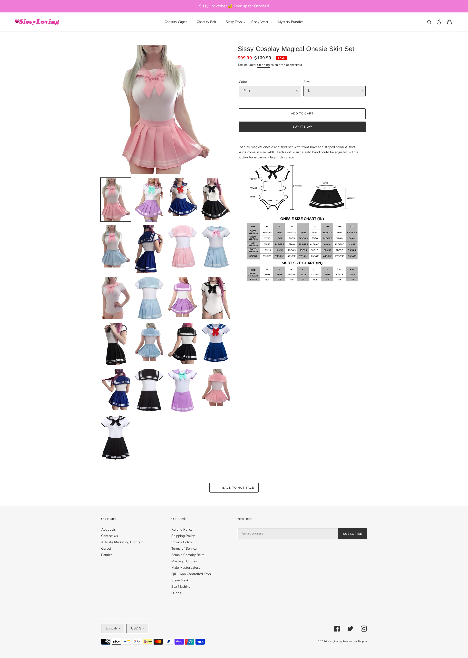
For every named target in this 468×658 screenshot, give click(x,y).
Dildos (176, 593)
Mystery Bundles (184, 561)
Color (243, 82)
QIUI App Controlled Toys (191, 574)
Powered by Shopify (354, 641)
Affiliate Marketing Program (122, 542)
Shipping (263, 65)
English (111, 628)
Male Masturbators (185, 567)
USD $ (136, 628)
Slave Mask (180, 580)
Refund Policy (181, 529)
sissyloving (334, 641)
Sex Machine (180, 586)
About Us (108, 529)
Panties (106, 555)
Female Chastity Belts (188, 555)
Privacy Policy (181, 542)
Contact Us (109, 536)
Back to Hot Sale (237, 487)
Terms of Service (183, 548)
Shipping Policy (183, 536)
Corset (106, 548)
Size (306, 82)
